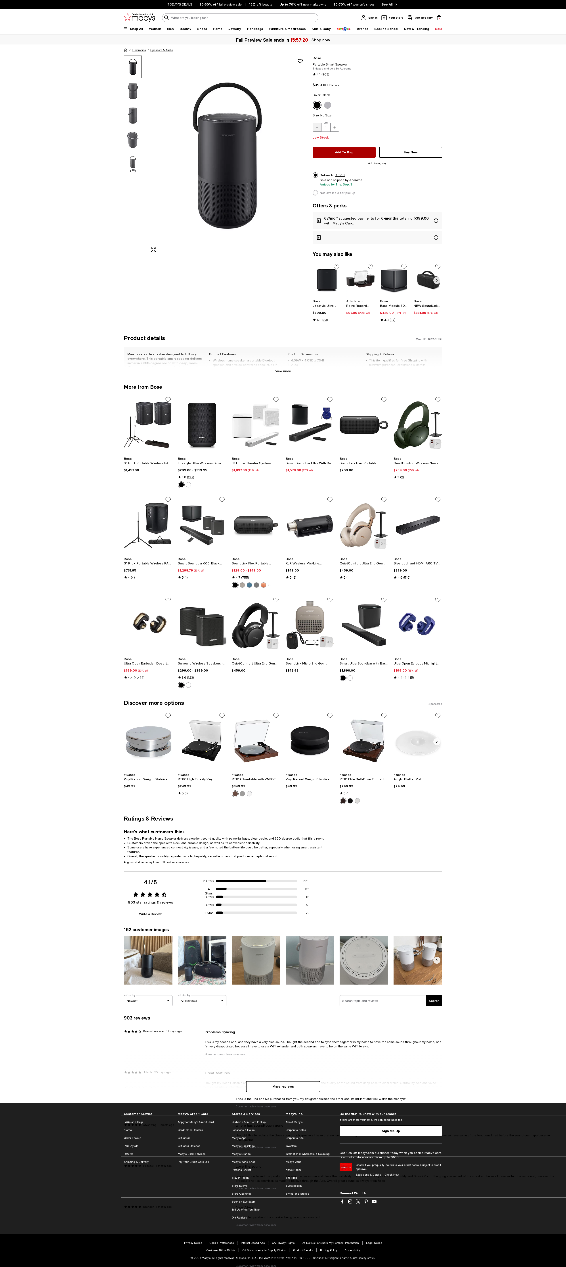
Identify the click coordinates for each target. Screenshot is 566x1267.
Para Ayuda (131, 1145)
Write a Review (150, 914)
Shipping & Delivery (136, 1161)
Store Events (239, 1185)
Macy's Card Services (191, 1153)
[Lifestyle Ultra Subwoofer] (327, 280)
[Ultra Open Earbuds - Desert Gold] (148, 625)
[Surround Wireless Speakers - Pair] (202, 625)
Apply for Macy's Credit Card (196, 1122)
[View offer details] (377, 220)
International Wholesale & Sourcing (308, 1153)
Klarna (128, 1130)
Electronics (139, 50)
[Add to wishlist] (300, 61)
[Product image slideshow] (227, 156)
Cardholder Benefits (190, 1130)
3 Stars (209, 897)
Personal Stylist (241, 1169)
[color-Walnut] (343, 800)
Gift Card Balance (189, 1145)
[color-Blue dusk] (249, 585)
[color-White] (188, 484)
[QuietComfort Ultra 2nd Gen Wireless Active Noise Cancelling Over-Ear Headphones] (364, 525)
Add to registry (377, 163)
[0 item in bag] (439, 17)
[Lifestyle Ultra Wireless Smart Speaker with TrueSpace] (202, 425)
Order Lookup (132, 1138)
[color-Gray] (256, 585)
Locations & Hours (243, 1130)
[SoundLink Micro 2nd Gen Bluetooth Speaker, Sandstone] (310, 625)
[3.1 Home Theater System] (256, 425)
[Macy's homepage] (125, 50)
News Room (293, 1169)
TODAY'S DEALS (179, 4)
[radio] (181, 484)
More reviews (283, 1086)
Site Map (291, 1177)
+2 (269, 585)
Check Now (391, 1174)
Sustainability (294, 1185)
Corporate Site (295, 1138)
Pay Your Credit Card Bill (193, 1161)
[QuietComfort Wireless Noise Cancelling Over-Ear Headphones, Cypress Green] (418, 425)
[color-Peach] (263, 585)
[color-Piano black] (242, 793)
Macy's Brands (241, 1153)
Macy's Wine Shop (243, 1161)
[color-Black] (181, 484)
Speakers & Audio (161, 50)
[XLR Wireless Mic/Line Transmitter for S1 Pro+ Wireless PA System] (310, 525)
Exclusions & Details (368, 1174)
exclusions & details (411, 365)
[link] (327, 310)
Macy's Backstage (243, 1145)
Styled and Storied (297, 1193)
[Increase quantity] (334, 127)
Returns (128, 1153)
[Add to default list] (336, 267)
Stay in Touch (240, 1177)
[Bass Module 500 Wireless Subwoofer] (394, 280)
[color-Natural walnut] (235, 793)
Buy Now (410, 152)
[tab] (133, 67)
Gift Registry (239, 1217)
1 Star (209, 913)
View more (283, 371)
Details (334, 85)
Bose (317, 58)
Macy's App (239, 1138)
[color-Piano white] (249, 793)
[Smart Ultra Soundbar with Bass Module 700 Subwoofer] (364, 625)
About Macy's (294, 1122)
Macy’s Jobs (293, 1161)
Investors (291, 1145)
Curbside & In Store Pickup (249, 1122)
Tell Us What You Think (246, 1209)
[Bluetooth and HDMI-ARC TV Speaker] (418, 525)
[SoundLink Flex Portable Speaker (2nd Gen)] (256, 525)
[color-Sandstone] (242, 585)
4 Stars (209, 889)
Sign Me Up (391, 1131)
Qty (326, 122)
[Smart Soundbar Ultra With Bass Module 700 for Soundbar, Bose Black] (310, 425)
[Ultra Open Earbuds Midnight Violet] (418, 625)
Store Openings (241, 1193)
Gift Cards (184, 1138)
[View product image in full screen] (153, 249)
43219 (340, 175)
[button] (215, 156)
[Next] (436, 280)
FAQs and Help (133, 1122)
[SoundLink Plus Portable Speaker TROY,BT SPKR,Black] (364, 425)
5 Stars (208, 881)
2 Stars (208, 905)
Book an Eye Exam (244, 1201)
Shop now (320, 39)
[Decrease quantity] (317, 127)
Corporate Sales (296, 1130)
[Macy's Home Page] (139, 17)
